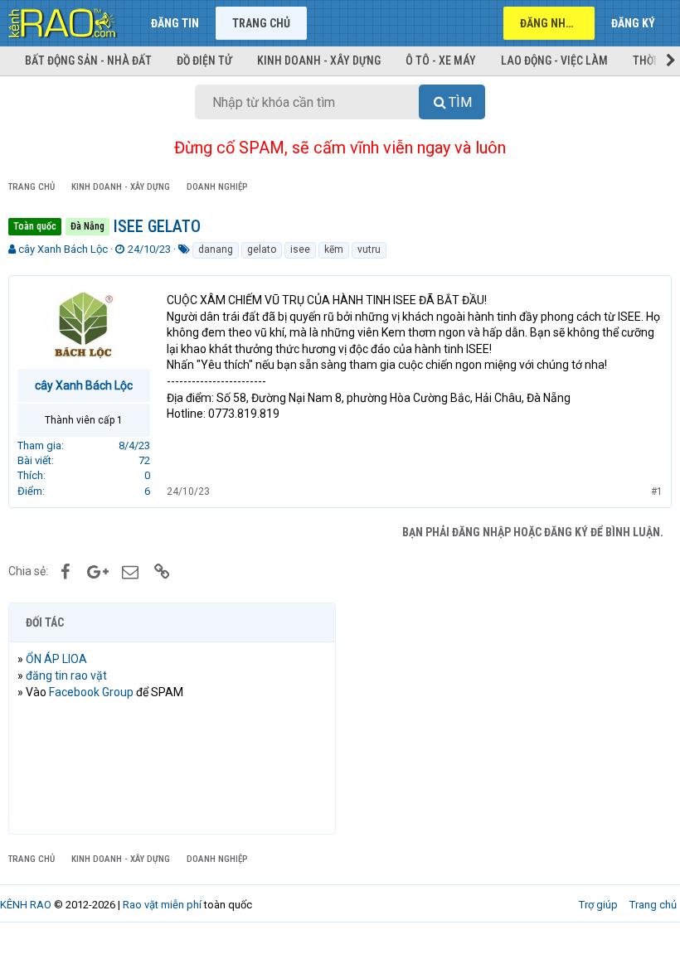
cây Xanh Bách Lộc (63, 249)
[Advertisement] (508, 719)
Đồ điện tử (204, 60)
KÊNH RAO (25, 904)
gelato (261, 249)
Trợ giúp (598, 904)
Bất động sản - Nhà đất (88, 60)
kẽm (333, 249)
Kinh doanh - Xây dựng (319, 60)
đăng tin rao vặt (66, 675)
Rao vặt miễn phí (162, 904)
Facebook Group (91, 692)
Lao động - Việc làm (554, 60)
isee (300, 249)
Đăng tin (175, 23)
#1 (657, 491)
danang (215, 249)
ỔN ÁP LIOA (56, 659)
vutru (369, 249)
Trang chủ (261, 23)
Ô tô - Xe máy (441, 60)
